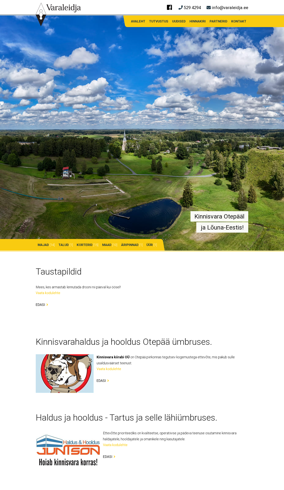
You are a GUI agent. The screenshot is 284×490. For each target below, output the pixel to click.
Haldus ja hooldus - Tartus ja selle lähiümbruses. (126, 417)
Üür (149, 245)
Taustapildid (59, 271)
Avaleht (138, 21)
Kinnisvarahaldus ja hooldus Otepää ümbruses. (124, 342)
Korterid (85, 245)
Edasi (40, 304)
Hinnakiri (198, 21)
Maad (106, 245)
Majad (43, 245)
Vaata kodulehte (48, 293)
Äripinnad (130, 245)
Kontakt (238, 21)
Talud (64, 245)
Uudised (179, 21)
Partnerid (218, 21)
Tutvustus (158, 21)
